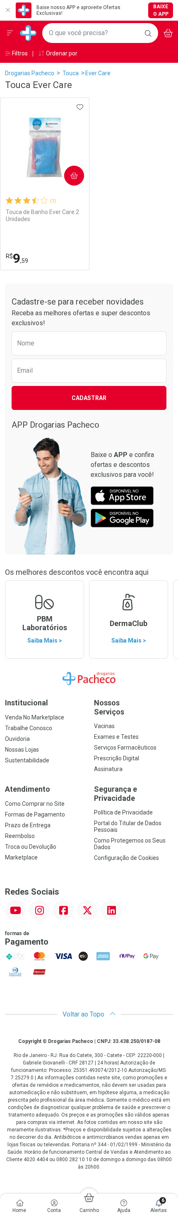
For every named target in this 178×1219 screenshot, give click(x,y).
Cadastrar (89, 398)
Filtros (19, 53)
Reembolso (20, 836)
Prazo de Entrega (28, 825)
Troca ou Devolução (30, 846)
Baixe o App (160, 10)
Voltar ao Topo (84, 1014)
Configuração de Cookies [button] (126, 858)
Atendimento (27, 789)
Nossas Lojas (22, 749)
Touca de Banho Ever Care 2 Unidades (42, 215)
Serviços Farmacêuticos (125, 747)
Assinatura (108, 769)
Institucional (26, 702)
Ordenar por (61, 53)
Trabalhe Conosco (28, 728)
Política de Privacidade (123, 812)
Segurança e (115, 793)
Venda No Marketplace (34, 717)
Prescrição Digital (116, 758)
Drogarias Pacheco (29, 73)
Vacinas (104, 726)
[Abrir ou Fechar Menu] (10, 33)
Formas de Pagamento (35, 814)
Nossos (109, 707)
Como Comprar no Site (35, 803)
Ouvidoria (17, 739)
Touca (71, 73)
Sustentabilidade (27, 760)
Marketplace (21, 857)
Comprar (67, 175)
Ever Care (98, 73)
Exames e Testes (116, 736)
